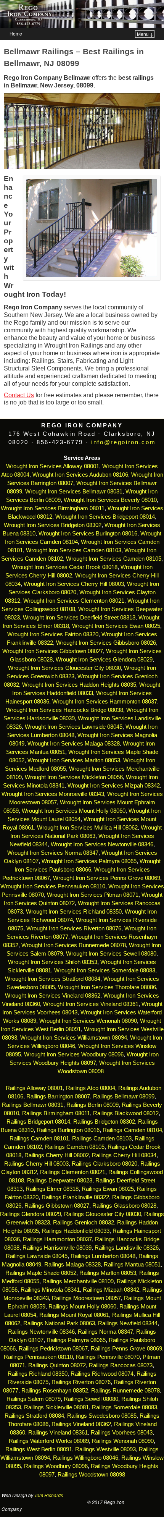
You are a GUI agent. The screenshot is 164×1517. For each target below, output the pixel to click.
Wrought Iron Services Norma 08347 (52, 853)
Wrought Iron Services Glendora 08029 (104, 660)
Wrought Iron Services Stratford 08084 (52, 979)
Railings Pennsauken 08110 (38, 1357)
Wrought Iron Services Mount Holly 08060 (73, 811)
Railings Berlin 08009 (92, 1105)
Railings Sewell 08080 (91, 1399)
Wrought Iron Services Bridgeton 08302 (52, 525)
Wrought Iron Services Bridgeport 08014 (105, 517)
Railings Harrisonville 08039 (57, 1248)
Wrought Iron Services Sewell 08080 (111, 954)
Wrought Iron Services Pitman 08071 (92, 895)
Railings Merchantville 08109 (78, 1281)
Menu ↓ (145, 34)
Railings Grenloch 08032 (83, 1222)
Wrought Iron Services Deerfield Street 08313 (79, 618)
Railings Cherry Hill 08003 (36, 1164)
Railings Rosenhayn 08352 (54, 1391)
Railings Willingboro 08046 (85, 1458)
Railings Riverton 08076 (81, 1382)
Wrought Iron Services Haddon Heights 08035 (79, 685)
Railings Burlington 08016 (68, 1130)
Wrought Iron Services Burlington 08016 (88, 533)
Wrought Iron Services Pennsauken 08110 (52, 886)
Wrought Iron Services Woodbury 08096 (74, 1054)
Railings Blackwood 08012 (126, 1113)
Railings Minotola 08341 (50, 1290)
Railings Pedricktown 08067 (53, 1349)
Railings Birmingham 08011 (56, 1113)
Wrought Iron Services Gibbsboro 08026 (106, 643)
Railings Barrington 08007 (58, 1096)
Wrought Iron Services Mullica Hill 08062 (87, 828)
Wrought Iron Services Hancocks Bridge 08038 (64, 710)
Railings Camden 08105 (75, 1147)
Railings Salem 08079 (33, 1399)
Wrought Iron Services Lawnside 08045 (73, 727)
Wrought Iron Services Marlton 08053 (73, 760)
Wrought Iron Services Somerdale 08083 (104, 970)
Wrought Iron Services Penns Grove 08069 (106, 878)
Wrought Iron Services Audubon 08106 (80, 475)
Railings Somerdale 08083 (124, 1407)
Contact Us (19, 395)
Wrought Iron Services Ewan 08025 (116, 626)
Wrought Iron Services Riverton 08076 (73, 928)
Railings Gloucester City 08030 (102, 1214)
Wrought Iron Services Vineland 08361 (90, 1004)
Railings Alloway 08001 (33, 1088)
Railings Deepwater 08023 (59, 1180)
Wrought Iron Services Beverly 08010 (110, 500)
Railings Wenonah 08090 (123, 1441)
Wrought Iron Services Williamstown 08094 (73, 1038)
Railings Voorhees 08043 (122, 1433)
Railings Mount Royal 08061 (74, 1315)
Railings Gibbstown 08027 (56, 1206)
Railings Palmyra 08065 (76, 1340)
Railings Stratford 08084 (34, 1416)
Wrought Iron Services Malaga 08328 (73, 744)
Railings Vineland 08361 (58, 1433)
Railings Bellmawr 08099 (123, 1096)
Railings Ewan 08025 (108, 1189)
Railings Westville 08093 (105, 1449)
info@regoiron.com (123, 442)
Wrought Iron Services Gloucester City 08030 (64, 668)
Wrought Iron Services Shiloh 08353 (52, 962)
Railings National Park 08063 (59, 1323)
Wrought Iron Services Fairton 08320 (52, 634)
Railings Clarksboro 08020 (104, 1164)
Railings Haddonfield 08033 (75, 1231)
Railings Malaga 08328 (72, 1264)
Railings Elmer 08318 (52, 1189)
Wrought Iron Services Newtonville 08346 (102, 844)
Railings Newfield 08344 (128, 1323)
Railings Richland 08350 (38, 1374)
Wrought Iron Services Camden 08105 (113, 559)
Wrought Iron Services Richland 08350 (74, 912)
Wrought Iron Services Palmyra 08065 (89, 861)
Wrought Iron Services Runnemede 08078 (73, 945)
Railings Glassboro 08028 (124, 1206)
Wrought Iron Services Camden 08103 (73, 550)
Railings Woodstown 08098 (91, 1475)
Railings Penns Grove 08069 (126, 1349)
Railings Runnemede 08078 (125, 1391)
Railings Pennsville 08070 (108, 1357)
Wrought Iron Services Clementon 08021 (73, 601)
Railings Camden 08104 (132, 1130)
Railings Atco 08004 (90, 1088)
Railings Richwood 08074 (102, 1374)
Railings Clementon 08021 (72, 1172)
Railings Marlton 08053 (107, 1273)
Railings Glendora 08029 (30, 1214)
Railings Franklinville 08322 (75, 1197)
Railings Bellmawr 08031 (32, 1105)
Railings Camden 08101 (39, 1138)
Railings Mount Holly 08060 (82, 1307)
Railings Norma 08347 (105, 1332)
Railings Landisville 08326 (127, 1248)
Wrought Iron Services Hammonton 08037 (104, 702)
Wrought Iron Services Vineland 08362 (52, 996)
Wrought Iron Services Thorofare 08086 (107, 987)
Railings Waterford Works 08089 (49, 1441)
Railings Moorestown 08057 (86, 1298)
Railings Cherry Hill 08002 (56, 1155)
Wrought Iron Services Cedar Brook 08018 (64, 567)
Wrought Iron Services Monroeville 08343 (53, 794)
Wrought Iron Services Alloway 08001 (52, 466)
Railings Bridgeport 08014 (38, 1122)
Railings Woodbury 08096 (56, 1466)
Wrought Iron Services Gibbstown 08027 (52, 651)
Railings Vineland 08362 (81, 1424)
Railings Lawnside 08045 (37, 1256)
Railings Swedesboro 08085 (102, 1416)
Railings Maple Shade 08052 (40, 1273)
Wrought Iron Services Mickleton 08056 (74, 777)
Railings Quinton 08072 (57, 1365)
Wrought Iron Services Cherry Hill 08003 (74, 584)
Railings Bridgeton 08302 (104, 1122)
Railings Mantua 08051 (132, 1264)
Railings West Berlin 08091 (38, 1449)
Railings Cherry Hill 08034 (124, 1155)
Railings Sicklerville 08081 (56, 1407)
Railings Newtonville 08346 (41, 1332)
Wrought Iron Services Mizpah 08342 (114, 786)
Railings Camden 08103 (102, 1138)
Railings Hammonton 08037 (57, 1239)
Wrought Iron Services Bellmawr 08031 (73, 491)
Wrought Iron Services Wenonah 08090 (88, 1021)
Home (16, 33)
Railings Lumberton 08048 (103, 1256)
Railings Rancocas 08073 (121, 1365)
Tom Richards (48, 1495)
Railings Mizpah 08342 (111, 1290)
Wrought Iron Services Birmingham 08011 (53, 508)
